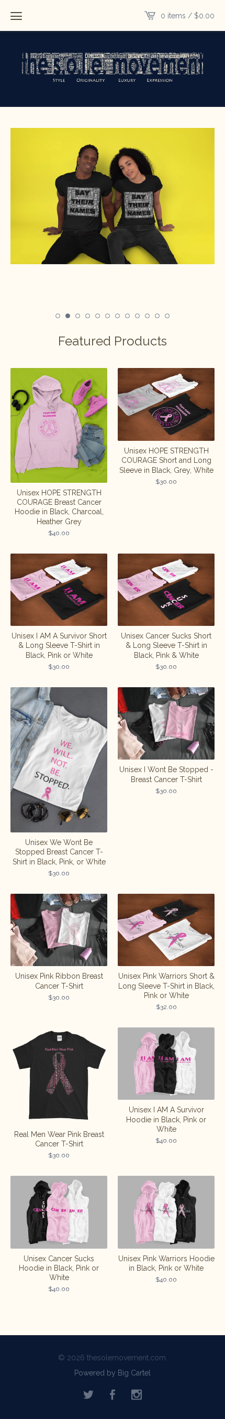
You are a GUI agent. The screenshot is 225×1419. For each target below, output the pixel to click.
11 (157, 315)
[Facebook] (112, 1395)
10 (147, 315)
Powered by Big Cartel (112, 1372)
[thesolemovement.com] (112, 67)
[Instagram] (136, 1395)
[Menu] (16, 15)
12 (167, 315)
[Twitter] (88, 1395)
